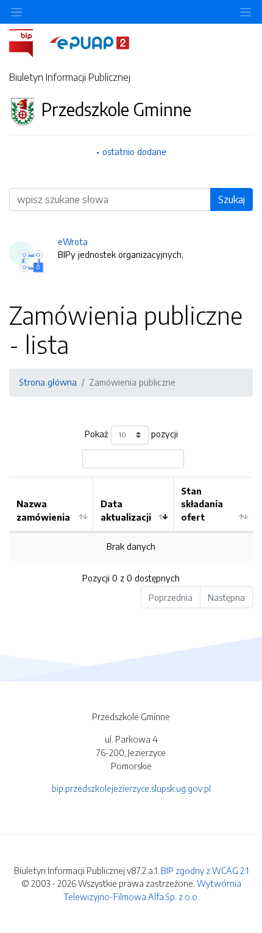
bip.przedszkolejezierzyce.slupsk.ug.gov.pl (131, 788)
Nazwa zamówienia (43, 510)
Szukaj (231, 199)
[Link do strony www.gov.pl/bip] (28, 41)
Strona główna (48, 381)
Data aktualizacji (126, 510)
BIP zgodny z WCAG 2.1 (205, 870)
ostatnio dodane (134, 151)
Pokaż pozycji (131, 433)
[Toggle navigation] (245, 12)
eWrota (73, 241)
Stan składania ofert (202, 503)
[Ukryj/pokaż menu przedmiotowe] (16, 12)
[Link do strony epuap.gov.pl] (89, 41)
